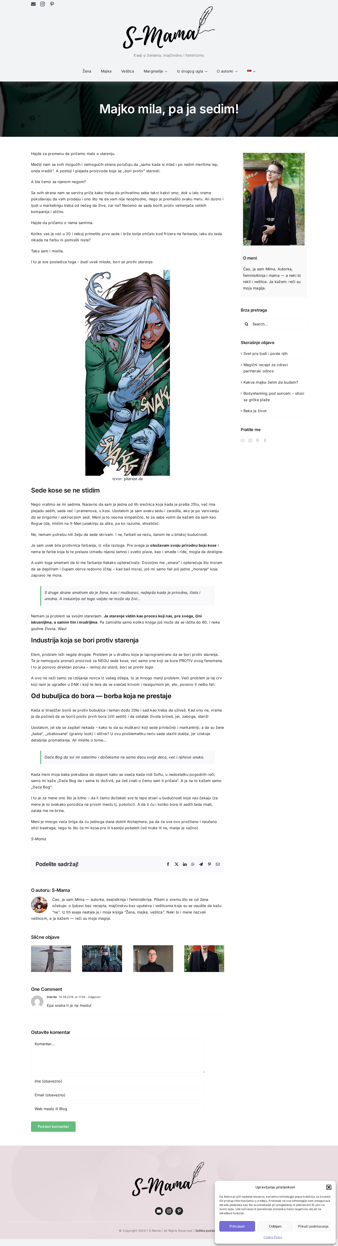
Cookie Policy (273, 1237)
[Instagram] (250, 440)
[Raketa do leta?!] (102, 947)
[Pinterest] (257, 440)
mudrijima (88, 622)
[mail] (33, 4)
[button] (329, 1187)
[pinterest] (52, 4)
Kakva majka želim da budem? (270, 382)
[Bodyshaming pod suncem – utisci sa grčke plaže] (51, 947)
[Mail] (242, 440)
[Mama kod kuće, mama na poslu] (153, 947)
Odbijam (275, 1226)
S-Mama (61, 890)
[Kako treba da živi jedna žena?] (204, 947)
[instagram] (42, 4)
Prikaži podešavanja (313, 1226)
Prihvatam (237, 1226)
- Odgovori (93, 997)
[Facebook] (265, 440)
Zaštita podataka (207, 1230)
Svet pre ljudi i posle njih (265, 353)
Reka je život (254, 411)
